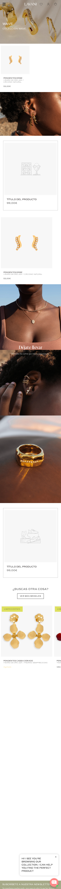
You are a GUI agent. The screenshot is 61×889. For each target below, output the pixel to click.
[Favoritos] (42, 4)
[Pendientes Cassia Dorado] (26, 631)
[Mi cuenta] (49, 4)
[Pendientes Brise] (15, 60)
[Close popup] (56, 857)
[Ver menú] (4, 4)
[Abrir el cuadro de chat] (54, 882)
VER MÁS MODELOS (30, 596)
